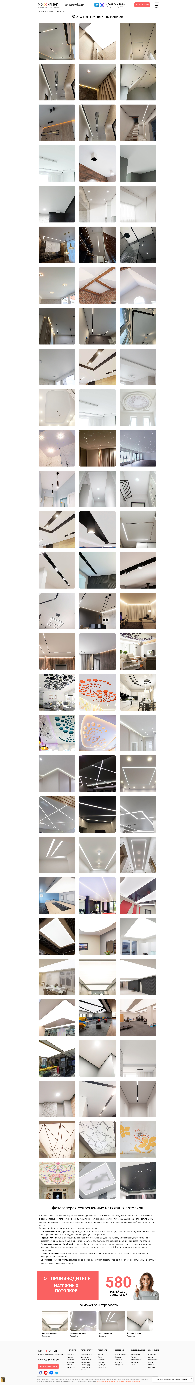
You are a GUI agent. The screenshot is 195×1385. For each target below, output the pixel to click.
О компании (152, 1354)
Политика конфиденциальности (107, 1381)
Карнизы (84, 1370)
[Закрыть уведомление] (191, 1378)
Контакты (151, 1367)
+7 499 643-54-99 (115, 4)
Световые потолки (49, 1333)
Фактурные (70, 1362)
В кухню (100, 1354)
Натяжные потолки (46, 12)
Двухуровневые (86, 1354)
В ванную (101, 1362)
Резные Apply (85, 1365)
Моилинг (48, 4)
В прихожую (102, 1367)
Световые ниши (136, 1359)
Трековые (118, 1359)
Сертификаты (153, 1359)
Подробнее (46, 1336)
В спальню (101, 1359)
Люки (133, 1365)
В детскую (101, 1365)
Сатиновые (70, 1359)
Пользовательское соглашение (129, 1381)
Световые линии (105, 1333)
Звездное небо (86, 1359)
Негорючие (135, 1362)
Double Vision (85, 1367)
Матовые (70, 1357)
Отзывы (151, 1365)
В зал (100, 1357)
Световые (118, 1362)
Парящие (118, 1357)
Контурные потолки (78, 1333)
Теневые (134, 1357)
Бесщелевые (135, 1354)
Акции (150, 1357)
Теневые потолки (134, 1333)
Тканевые (70, 1365)
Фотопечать (85, 1357)
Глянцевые (70, 1354)
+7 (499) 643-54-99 (48, 1359)
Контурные (119, 1365)
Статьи (150, 1362)
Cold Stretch (71, 1367)
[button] (142, 4)
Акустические (85, 1362)
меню (157, 7)
